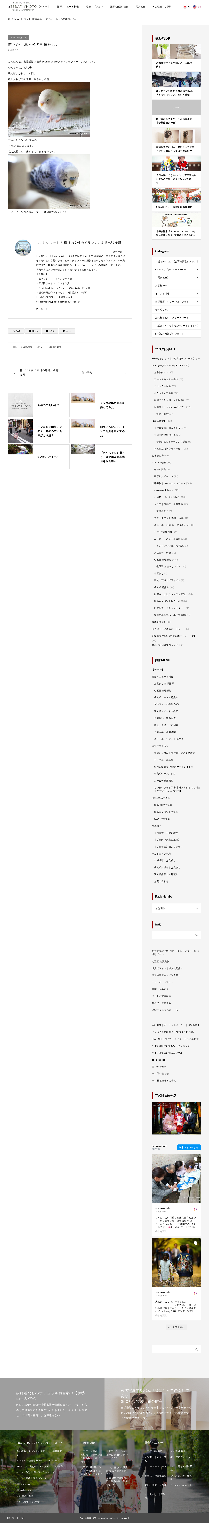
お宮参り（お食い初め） (167, 497)
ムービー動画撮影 (163, 780)
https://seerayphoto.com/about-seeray (58, 301)
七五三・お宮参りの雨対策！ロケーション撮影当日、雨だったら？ (91, 1456)
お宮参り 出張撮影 (164, 683)
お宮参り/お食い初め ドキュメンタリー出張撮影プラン (175, 952)
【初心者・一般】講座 (166, 832)
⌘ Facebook (159, 1059)
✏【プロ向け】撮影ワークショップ (171, 1045)
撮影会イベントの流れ (166, 812)
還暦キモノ (162, 511)
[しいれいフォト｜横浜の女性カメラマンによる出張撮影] (23, 6)
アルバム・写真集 (163, 759)
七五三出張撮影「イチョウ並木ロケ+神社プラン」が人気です (91, 1472)
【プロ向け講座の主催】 (167, 839)
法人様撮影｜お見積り (166, 874)
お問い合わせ (161, 881)
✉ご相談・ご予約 (162, 6)
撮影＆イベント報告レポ (167, 601)
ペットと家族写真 (161, 996)
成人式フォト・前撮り (166, 697)
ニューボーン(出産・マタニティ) (171, 524)
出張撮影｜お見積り (165, 860)
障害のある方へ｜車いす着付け (171, 615)
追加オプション (94, 6)
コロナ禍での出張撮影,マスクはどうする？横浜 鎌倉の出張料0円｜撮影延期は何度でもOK (117, 1476)
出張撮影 (52, 347)
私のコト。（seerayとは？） (170, 407)
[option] (52, 1404)
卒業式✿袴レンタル (164, 773)
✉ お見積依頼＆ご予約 (164, 1080)
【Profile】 (44, 6)
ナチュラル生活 (162, 386)
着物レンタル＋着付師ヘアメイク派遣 (174, 752)
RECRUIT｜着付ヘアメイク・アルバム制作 (175, 1038)
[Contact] (52, 309)
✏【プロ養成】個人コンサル (167, 1052)
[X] (42, 309)
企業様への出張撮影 (156, 1475)
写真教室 (140, 6)
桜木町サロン (162, 309)
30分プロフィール (180, 1457)
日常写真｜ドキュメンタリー (169, 608)
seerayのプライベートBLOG (170, 269)
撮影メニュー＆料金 (68, 6)
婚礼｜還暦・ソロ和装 (166, 725)
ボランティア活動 (163, 393)
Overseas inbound (180, 1485)
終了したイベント (163, 476)
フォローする (191, 1147)
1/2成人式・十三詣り (155, 1496)
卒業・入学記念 (160, 989)
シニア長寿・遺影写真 (181, 1468)
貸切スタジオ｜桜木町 (181, 1477)
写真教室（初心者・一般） (168, 448)
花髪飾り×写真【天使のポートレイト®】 (177, 325)
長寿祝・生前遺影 (161, 1003)
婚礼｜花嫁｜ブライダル (167, 580)
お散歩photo (161, 372)
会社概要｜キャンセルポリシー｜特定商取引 (176, 1025)
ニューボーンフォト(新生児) (169, 738)
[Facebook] (46, 309)
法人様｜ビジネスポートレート (172, 317)
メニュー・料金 (162, 552)
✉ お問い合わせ (160, 1073)
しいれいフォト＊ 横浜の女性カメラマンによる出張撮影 (78, 242)
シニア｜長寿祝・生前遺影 (168, 504)
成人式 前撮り (161, 587)
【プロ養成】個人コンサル (168, 427)
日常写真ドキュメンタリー (166, 975)
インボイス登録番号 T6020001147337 (173, 1031)
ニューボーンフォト (162, 982)
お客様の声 (161, 285)
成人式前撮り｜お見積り (167, 867)
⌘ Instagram (159, 1066)
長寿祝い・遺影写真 (165, 718)
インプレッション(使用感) (170, 545)
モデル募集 (160, 469)
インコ (43, 347)
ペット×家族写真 (19, 37)
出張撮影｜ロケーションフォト (172, 301)
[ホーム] (9, 19)
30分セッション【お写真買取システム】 (177, 261)
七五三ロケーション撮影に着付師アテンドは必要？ (117, 1454)
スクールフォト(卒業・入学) (169, 518)
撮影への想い (163, 414)
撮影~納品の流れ (119, 6)
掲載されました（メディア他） (171, 594)
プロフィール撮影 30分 (166, 704)
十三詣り (159, 573)
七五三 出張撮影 (163, 559)
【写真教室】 (162, 277)
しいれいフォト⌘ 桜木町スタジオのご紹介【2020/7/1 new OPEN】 (177, 789)
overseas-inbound (164, 490)
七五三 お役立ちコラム (168, 566)
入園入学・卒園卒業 (165, 732)
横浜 (59, 347)
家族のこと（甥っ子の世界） (169, 400)
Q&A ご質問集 (162, 818)
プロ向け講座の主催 (165, 434)
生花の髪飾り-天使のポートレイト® (173, 766)
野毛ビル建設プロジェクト (169, 333)
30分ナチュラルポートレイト (168, 1009)
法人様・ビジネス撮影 (166, 711)
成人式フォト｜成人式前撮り (167, 968)
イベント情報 (162, 293)
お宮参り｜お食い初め (156, 1459)
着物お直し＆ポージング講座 (172, 441)
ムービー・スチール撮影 (167, 538)
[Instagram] (37, 309)
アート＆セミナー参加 (166, 379)
